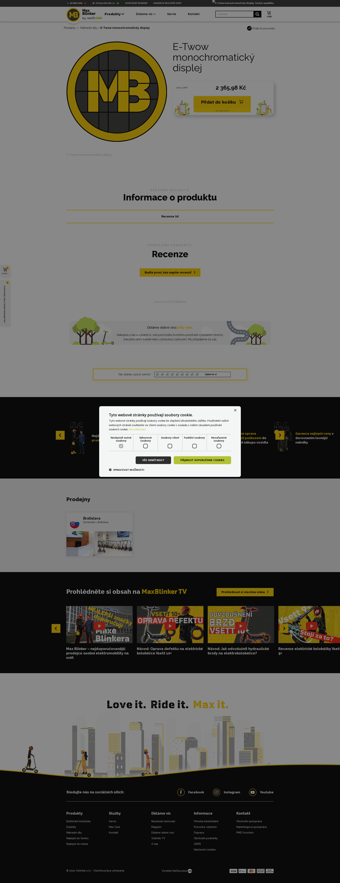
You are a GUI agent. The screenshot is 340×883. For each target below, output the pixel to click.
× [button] (235, 410)
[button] (126, 470)
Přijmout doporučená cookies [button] (202, 460)
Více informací (137, 429)
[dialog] (170, 441)
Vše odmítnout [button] (153, 460)
